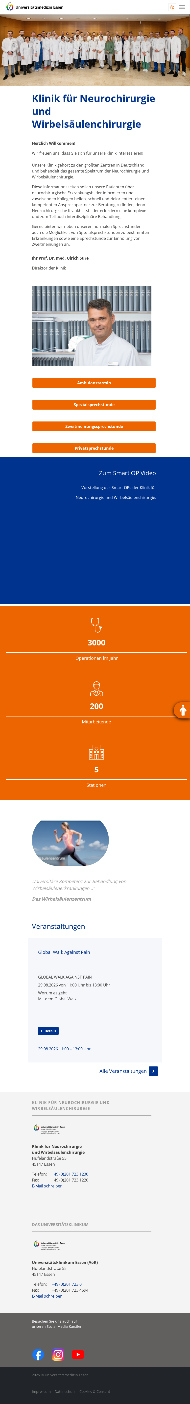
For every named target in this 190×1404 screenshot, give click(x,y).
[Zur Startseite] (35, 7)
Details (50, 1031)
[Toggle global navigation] (172, 7)
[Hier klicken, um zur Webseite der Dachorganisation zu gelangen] (49, 1245)
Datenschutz (65, 1391)
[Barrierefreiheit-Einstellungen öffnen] (182, 710)
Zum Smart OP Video (127, 473)
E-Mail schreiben (47, 1186)
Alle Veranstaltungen (123, 1071)
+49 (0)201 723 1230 (70, 1174)
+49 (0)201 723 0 (67, 1284)
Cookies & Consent (94, 1391)
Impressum (41, 1391)
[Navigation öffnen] (182, 7)
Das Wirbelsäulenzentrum (61, 899)
